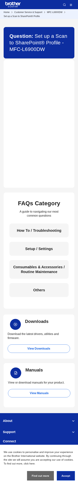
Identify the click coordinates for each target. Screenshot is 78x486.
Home (7, 12)
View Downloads (38, 348)
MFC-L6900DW (54, 12)
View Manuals (39, 393)
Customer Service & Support (28, 12)
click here (29, 463)
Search (64, 5)
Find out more (40, 475)
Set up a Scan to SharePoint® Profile (22, 16)
